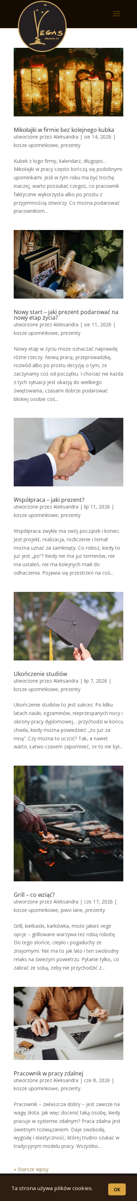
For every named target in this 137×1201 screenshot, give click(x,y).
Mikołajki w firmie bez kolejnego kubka (64, 130)
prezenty (70, 145)
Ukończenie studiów (40, 674)
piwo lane (72, 910)
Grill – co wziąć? (34, 895)
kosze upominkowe (36, 145)
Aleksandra (65, 136)
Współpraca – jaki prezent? (49, 500)
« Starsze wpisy (31, 1169)
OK (117, 1189)
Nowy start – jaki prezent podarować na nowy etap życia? (66, 314)
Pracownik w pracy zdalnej (48, 1073)
